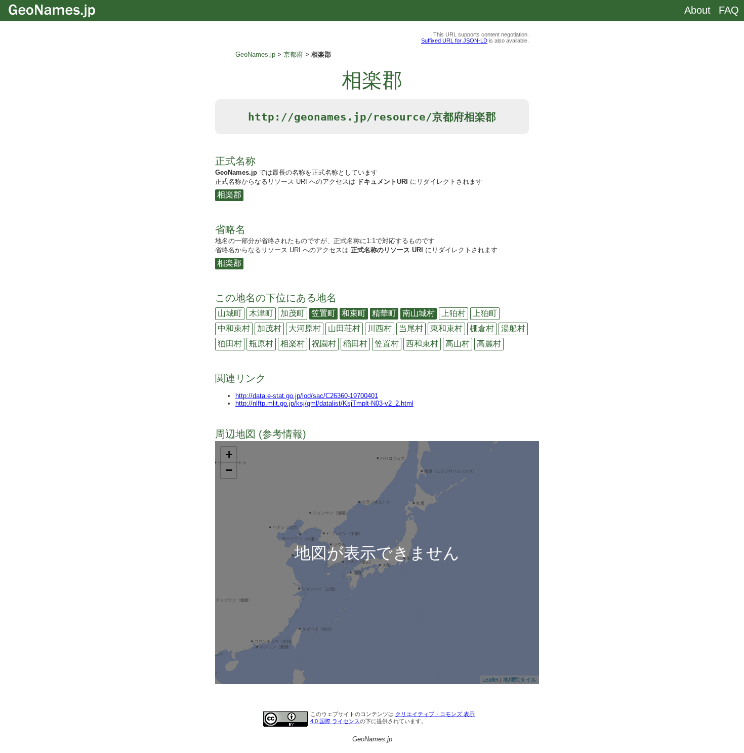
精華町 (384, 313)
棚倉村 (482, 328)
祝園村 (324, 343)
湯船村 (513, 328)
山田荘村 (344, 328)
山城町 (230, 313)
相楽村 (292, 343)
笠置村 (387, 343)
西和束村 (422, 343)
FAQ (729, 10)
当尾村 (411, 328)
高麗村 (489, 343)
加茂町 (292, 313)
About (697, 10)
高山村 (457, 343)
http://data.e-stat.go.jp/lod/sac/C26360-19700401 (306, 396)
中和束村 (234, 328)
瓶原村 (261, 343)
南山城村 (418, 313)
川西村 (379, 328)
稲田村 (355, 343)
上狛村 (453, 313)
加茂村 (269, 328)
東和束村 (446, 328)
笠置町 (323, 313)
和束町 (354, 313)
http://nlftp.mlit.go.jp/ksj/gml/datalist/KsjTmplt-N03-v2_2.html (324, 403)
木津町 (261, 313)
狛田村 (230, 343)
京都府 (293, 54)
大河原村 (304, 328)
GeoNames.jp (255, 54)
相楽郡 (229, 194)
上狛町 (485, 313)
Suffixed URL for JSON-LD (454, 40)
